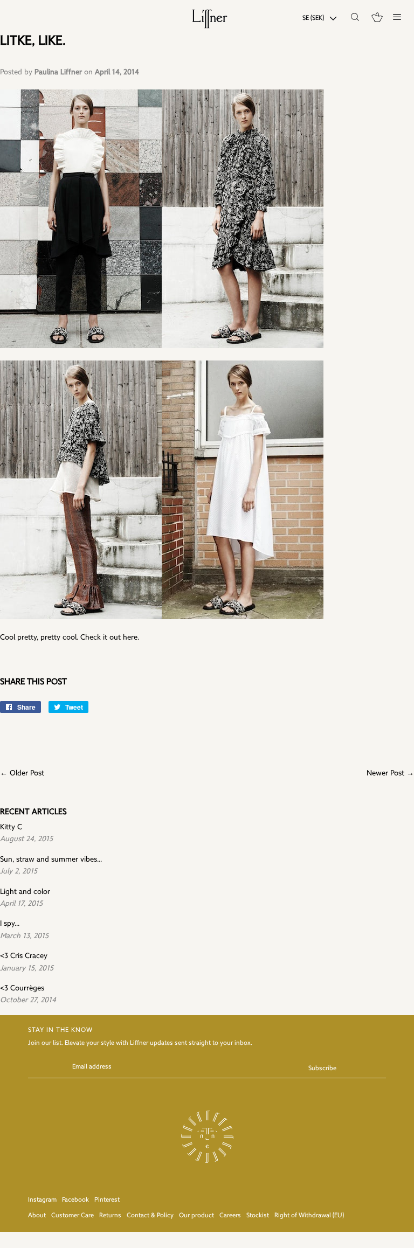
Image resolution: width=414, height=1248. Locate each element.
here (130, 637)
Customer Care (72, 1215)
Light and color (25, 892)
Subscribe (322, 1068)
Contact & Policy (150, 1215)
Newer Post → (390, 773)
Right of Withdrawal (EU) (309, 1215)
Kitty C (11, 827)
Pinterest (107, 1200)
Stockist (257, 1215)
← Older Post (22, 773)
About (37, 1215)
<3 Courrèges (22, 988)
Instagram (42, 1200)
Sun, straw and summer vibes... (51, 859)
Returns (110, 1215)
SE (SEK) (313, 18)
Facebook (75, 1200)
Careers (230, 1215)
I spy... (9, 923)
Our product (196, 1215)
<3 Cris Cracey (23, 956)
